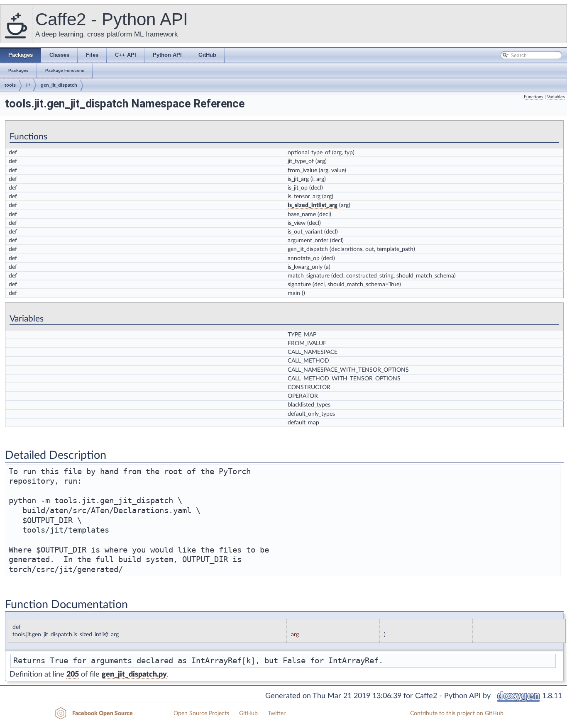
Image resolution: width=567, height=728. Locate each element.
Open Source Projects (201, 713)
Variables (556, 97)
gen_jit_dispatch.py (134, 674)
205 (72, 674)
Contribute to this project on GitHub (456, 713)
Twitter (277, 713)
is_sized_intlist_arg (312, 205)
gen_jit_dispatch (59, 85)
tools (10, 85)
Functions (533, 97)
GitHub (248, 713)
